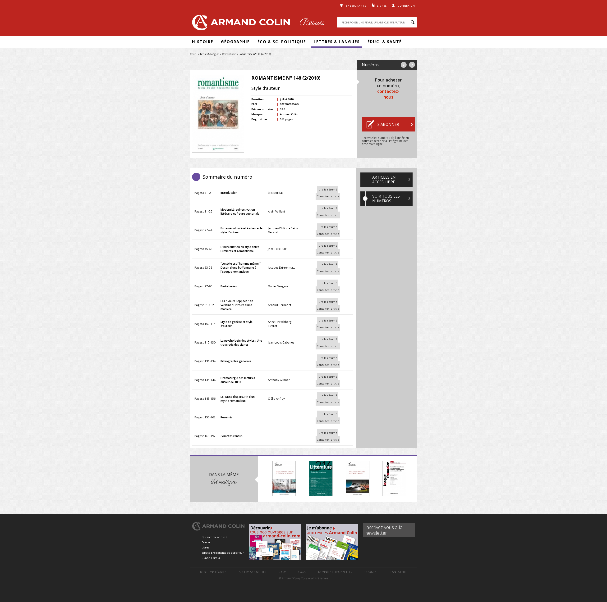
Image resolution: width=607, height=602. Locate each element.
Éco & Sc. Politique (282, 41)
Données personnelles (335, 572)
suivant (412, 65)
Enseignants (356, 5)
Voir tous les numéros (386, 199)
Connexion (406, 5)
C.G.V (282, 572)
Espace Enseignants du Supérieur (223, 552)
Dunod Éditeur (211, 558)
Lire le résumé (327, 189)
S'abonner (388, 124)
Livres (382, 5)
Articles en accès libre (384, 180)
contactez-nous (388, 94)
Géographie (235, 41)
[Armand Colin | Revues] (257, 24)
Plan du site (398, 572)
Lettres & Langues (337, 41)
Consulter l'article (328, 196)
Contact (207, 542)
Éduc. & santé (385, 41)
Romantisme (229, 54)
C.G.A (302, 572)
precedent (404, 65)
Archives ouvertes (252, 572)
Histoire (202, 41)
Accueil (193, 54)
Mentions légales (213, 572)
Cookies (370, 572)
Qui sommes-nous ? (214, 537)
